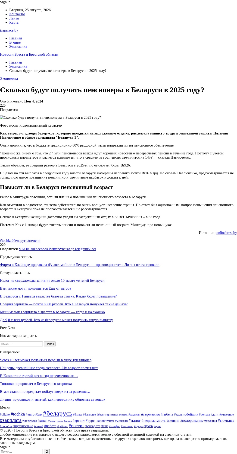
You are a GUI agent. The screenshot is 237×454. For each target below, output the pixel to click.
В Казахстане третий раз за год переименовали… (39, 376)
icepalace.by (9, 30)
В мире (15, 42)
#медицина (121, 420)
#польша (226, 420)
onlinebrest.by (226, 233)
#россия (76, 425)
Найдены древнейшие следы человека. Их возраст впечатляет (49, 368)
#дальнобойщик (186, 414)
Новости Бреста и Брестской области (29, 54)
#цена (157, 426)
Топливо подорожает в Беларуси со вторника (36, 384)
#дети (214, 414)
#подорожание (191, 421)
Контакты (17, 14)
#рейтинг (62, 426)
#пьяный (38, 426)
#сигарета (92, 426)
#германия (150, 414)
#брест (100, 414)
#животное (226, 414)
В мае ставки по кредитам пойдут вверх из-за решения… (45, 391)
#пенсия (33, 241)
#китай (42, 420)
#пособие (6, 426)
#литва (110, 420)
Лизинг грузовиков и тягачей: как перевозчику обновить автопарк (52, 399)
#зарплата (11, 420)
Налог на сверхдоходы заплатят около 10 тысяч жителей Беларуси (52, 280)
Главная (15, 38)
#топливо (127, 426)
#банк (38, 414)
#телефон (114, 426)
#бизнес (77, 414)
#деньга (204, 414)
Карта (14, 22)
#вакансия (134, 414)
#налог (135, 420)
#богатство (89, 414)
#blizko (5, 414)
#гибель (167, 414)
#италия (32, 420)
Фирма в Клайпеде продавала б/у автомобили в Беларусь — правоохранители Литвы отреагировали (79, 265)
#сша (104, 426)
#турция (138, 426)
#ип (24, 420)
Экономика (18, 46)
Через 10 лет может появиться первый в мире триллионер (45, 360)
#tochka (6, 241)
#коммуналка (55, 420)
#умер (148, 426)
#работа (50, 426)
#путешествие (23, 426)
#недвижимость (153, 420)
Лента (14, 18)
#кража (68, 421)
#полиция (210, 420)
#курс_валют (96, 420)
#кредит (79, 420)
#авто (30, 414)
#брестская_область (116, 414)
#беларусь (19, 241)
